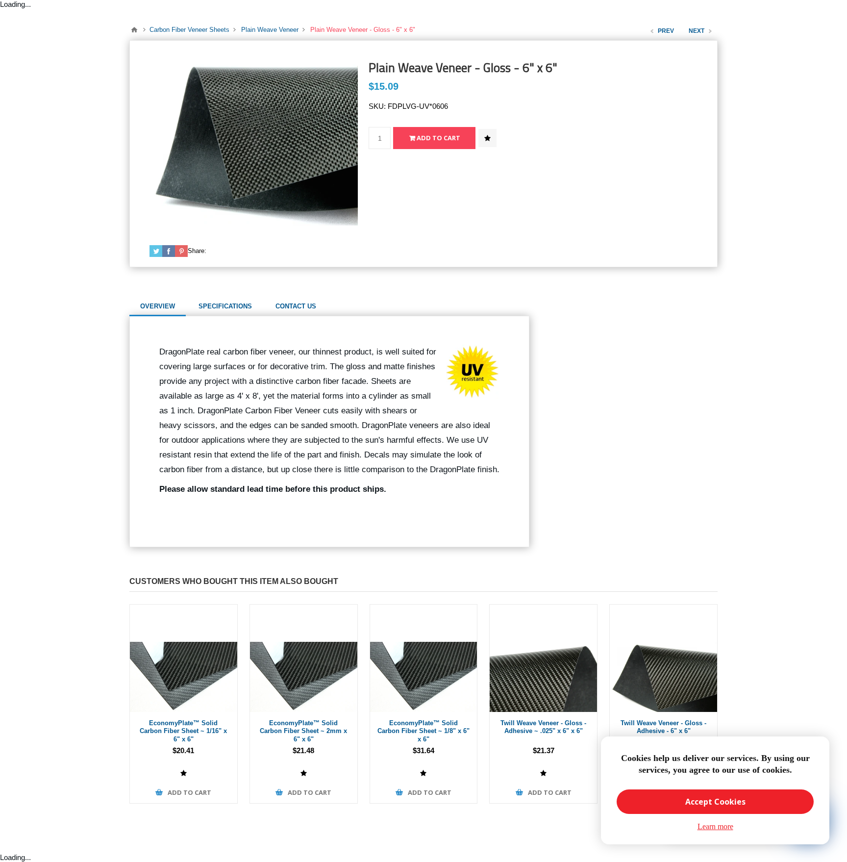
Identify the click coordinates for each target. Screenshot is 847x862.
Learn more (715, 826)
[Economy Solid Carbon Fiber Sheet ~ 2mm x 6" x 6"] (303, 658)
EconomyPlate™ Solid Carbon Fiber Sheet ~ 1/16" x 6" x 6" (183, 731)
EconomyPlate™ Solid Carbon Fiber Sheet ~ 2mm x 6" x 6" (303, 731)
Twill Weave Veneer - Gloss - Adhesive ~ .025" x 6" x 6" (543, 727)
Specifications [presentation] (225, 306)
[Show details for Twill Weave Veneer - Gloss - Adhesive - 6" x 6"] (663, 658)
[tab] (157, 306)
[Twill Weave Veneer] (543, 658)
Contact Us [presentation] (295, 306)
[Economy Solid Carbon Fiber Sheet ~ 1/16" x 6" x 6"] (183, 658)
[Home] (134, 30)
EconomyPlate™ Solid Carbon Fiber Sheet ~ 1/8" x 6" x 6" (423, 731)
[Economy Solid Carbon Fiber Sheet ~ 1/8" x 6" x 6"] (423, 658)
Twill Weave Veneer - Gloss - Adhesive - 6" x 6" (663, 727)
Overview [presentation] (157, 306)
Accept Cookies (715, 802)
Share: (197, 250)
